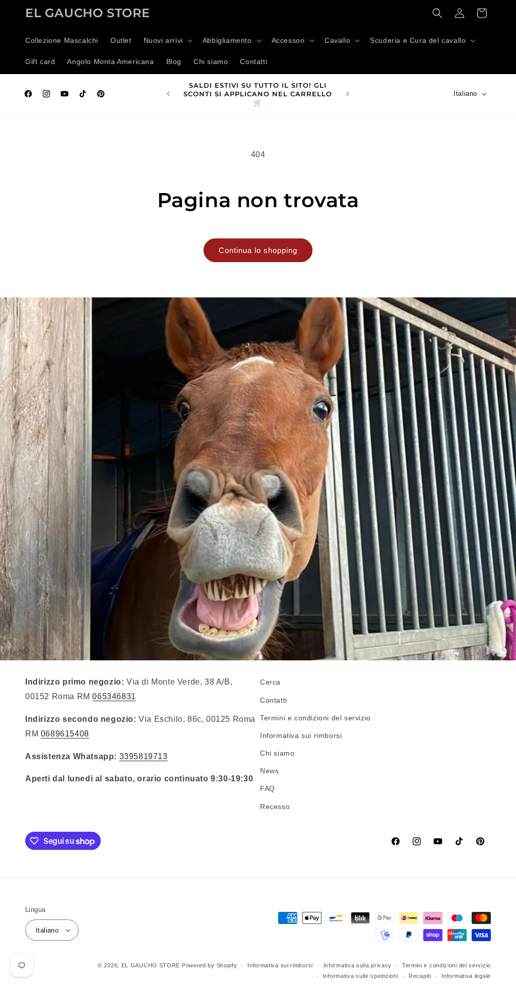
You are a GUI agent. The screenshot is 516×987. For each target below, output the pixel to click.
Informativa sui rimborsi (301, 735)
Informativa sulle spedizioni (361, 976)
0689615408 (65, 733)
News (269, 771)
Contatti (273, 700)
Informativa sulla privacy (358, 965)
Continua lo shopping (258, 250)
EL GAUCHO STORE (150, 965)
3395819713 (143, 756)
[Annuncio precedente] (168, 93)
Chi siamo (277, 753)
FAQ (267, 788)
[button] (167, 40)
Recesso (275, 807)
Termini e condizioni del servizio (315, 718)
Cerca (270, 682)
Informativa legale (466, 976)
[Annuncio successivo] (348, 93)
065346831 (114, 696)
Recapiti (420, 976)
